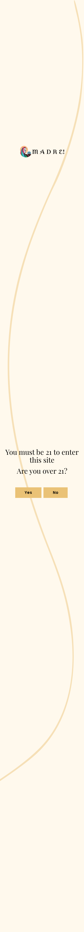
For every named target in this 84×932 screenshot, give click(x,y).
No (55, 492)
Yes (28, 492)
